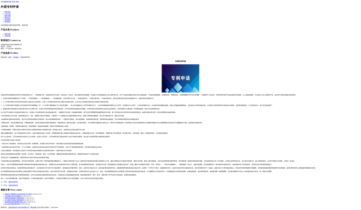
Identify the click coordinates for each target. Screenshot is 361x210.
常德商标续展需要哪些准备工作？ (16, 202)
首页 (9, 57)
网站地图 (33, 207)
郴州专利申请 (13, 182)
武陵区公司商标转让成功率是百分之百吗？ (19, 194)
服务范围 (8, 16)
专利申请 (8, 36)
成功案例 (8, 19)
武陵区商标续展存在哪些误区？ (15, 198)
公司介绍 (8, 14)
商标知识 (8, 18)
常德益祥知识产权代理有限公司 (18, 207)
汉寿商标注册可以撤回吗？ (14, 196)
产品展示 (16, 57)
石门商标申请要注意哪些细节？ (15, 200)
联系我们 (8, 21)
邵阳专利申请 (13, 185)
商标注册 (8, 34)
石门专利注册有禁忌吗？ (13, 204)
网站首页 (8, 12)
